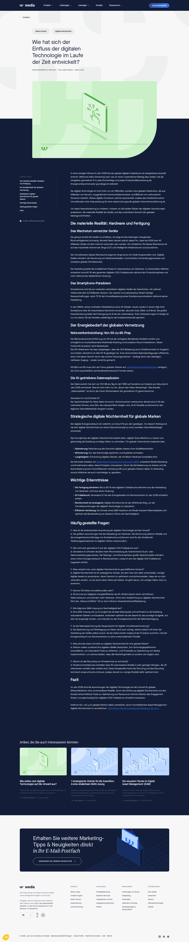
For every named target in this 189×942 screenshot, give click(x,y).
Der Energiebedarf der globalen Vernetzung (31, 188)
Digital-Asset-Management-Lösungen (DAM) (118, 461)
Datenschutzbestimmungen (61, 936)
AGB (103, 936)
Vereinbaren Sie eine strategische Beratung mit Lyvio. (133, 708)
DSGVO (109, 936)
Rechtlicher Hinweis (92, 936)
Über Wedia (152, 892)
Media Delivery (76, 903)
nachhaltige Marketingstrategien (141, 367)
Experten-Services (103, 896)
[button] (48, 5)
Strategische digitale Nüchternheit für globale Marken (29, 196)
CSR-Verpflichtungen (155, 903)
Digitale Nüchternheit (63, 31)
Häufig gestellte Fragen (28, 207)
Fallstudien (126, 899)
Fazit (21, 210)
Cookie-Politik (78, 936)
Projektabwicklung (103, 892)
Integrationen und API (104, 899)
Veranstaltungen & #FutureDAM (129, 908)
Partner (99, 907)
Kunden (99, 5)
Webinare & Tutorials (129, 903)
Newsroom (152, 896)
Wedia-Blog (126, 896)
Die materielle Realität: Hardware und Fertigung (32, 182)
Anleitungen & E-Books (130, 892)
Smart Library (75, 892)
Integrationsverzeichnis (105, 903)
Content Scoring (77, 907)
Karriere (151, 899)
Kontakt (150, 907)
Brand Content (41, 31)
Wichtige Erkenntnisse (28, 203)
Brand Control (76, 899)
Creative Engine (76, 896)
